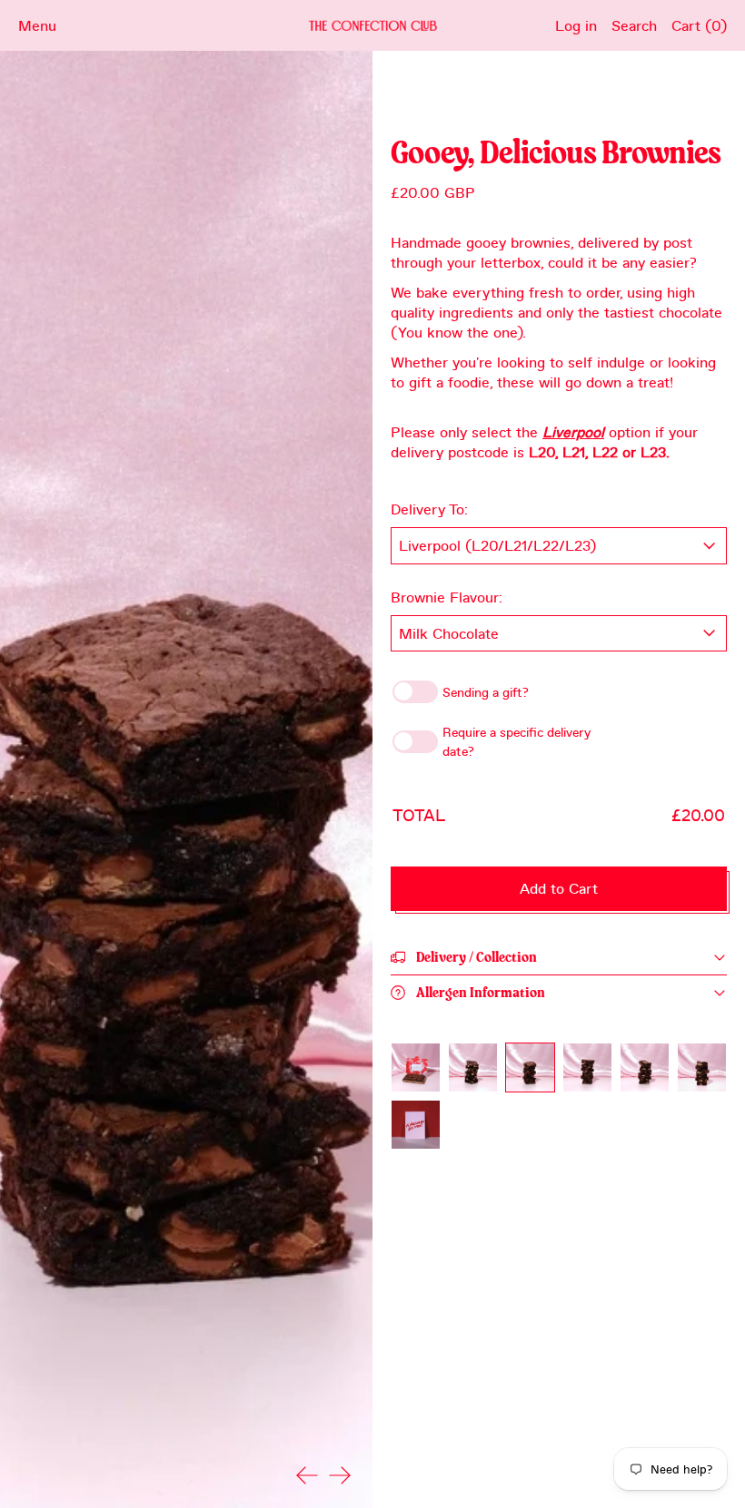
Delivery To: (429, 508)
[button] (416, 1067)
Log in (576, 25)
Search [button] (634, 25)
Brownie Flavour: (446, 596)
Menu (37, 25)
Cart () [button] (699, 25)
